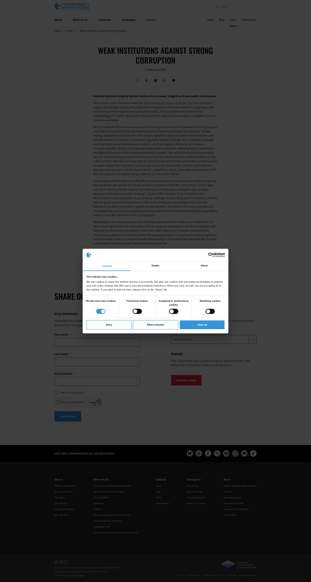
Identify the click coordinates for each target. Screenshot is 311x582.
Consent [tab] (107, 266)
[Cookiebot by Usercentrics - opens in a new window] (210, 254)
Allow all (202, 324)
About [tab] (204, 265)
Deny (109, 324)
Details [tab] (156, 265)
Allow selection (155, 324)
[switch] (137, 311)
